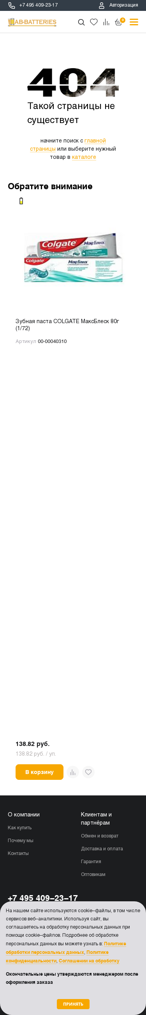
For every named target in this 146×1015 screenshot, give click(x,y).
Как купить (20, 828)
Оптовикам (93, 875)
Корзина (122, 20)
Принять (73, 1004)
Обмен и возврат (99, 836)
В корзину (39, 772)
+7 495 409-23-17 (38, 5)
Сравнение (106, 22)
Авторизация (123, 5)
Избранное (94, 22)
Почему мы (20, 841)
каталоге (84, 157)
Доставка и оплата (102, 849)
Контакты (18, 853)
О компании (24, 815)
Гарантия (91, 862)
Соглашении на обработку (89, 961)
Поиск (81, 22)
